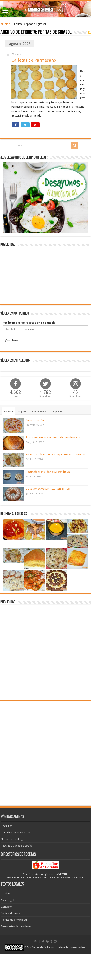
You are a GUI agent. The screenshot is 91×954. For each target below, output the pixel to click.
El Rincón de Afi (33, 947)
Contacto (6, 906)
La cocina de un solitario (15, 832)
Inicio (6, 24)
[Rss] (35, 941)
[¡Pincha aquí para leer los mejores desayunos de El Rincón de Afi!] (45, 197)
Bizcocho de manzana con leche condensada (53, 437)
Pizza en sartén (35, 420)
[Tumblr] (51, 941)
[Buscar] (74, 145)
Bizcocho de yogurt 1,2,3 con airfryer (48, 488)
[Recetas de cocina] (45, 864)
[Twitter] (43, 941)
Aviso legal (7, 900)
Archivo (5, 893)
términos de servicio (60, 877)
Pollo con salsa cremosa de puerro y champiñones (56, 454)
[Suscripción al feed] (89, 32)
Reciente (8, 411)
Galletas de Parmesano (33, 60)
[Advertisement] (45, 275)
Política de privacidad (14, 919)
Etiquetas (57, 411)
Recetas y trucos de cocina (17, 845)
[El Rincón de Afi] (45, 9)
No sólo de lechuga (12, 839)
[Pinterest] (47, 941)
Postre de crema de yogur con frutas (48, 471)
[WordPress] (55, 941)
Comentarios (39, 411)
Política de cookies (12, 913)
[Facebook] (39, 941)
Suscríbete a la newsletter (16, 926)
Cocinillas (6, 826)
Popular (22, 411)
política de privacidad (31, 877)
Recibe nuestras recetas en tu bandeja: (30, 322)
